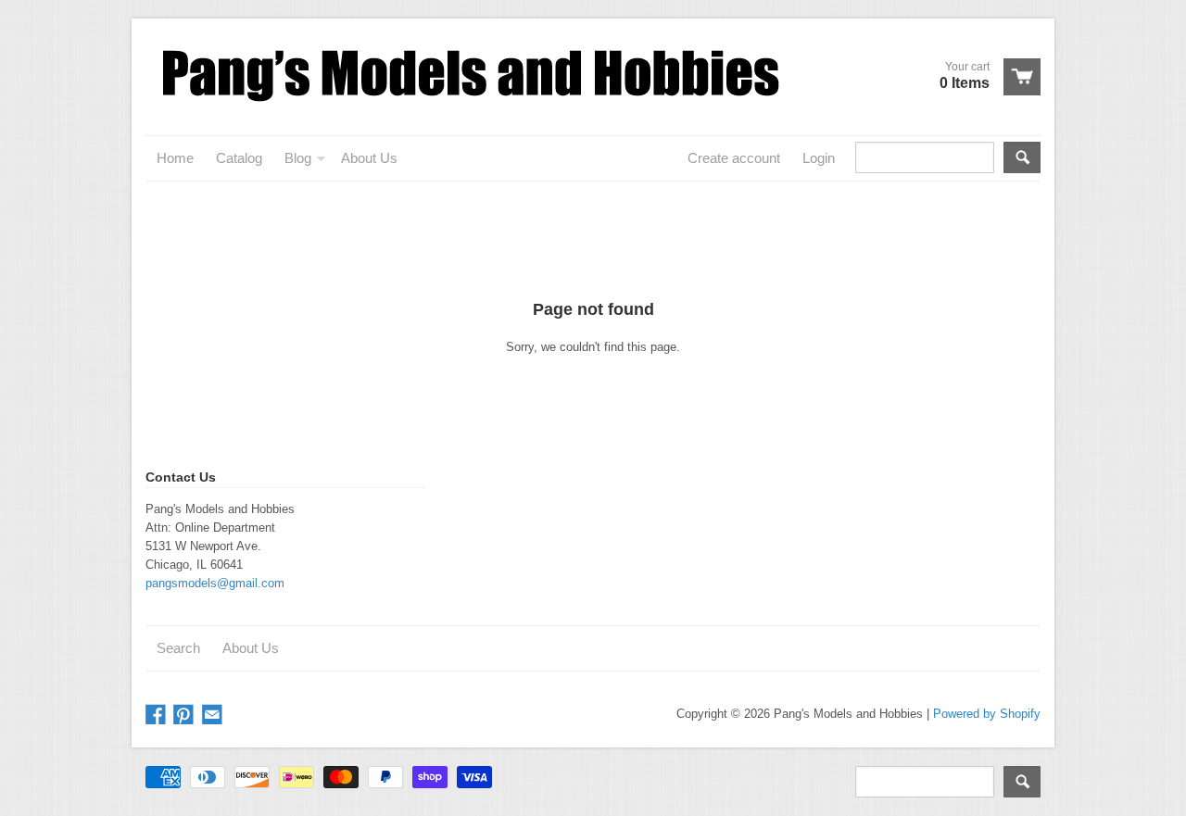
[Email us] (214, 715)
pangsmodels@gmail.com (214, 583)
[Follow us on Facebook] (157, 715)
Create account (734, 158)
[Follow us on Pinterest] (185, 715)
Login (818, 158)
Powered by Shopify (987, 714)
